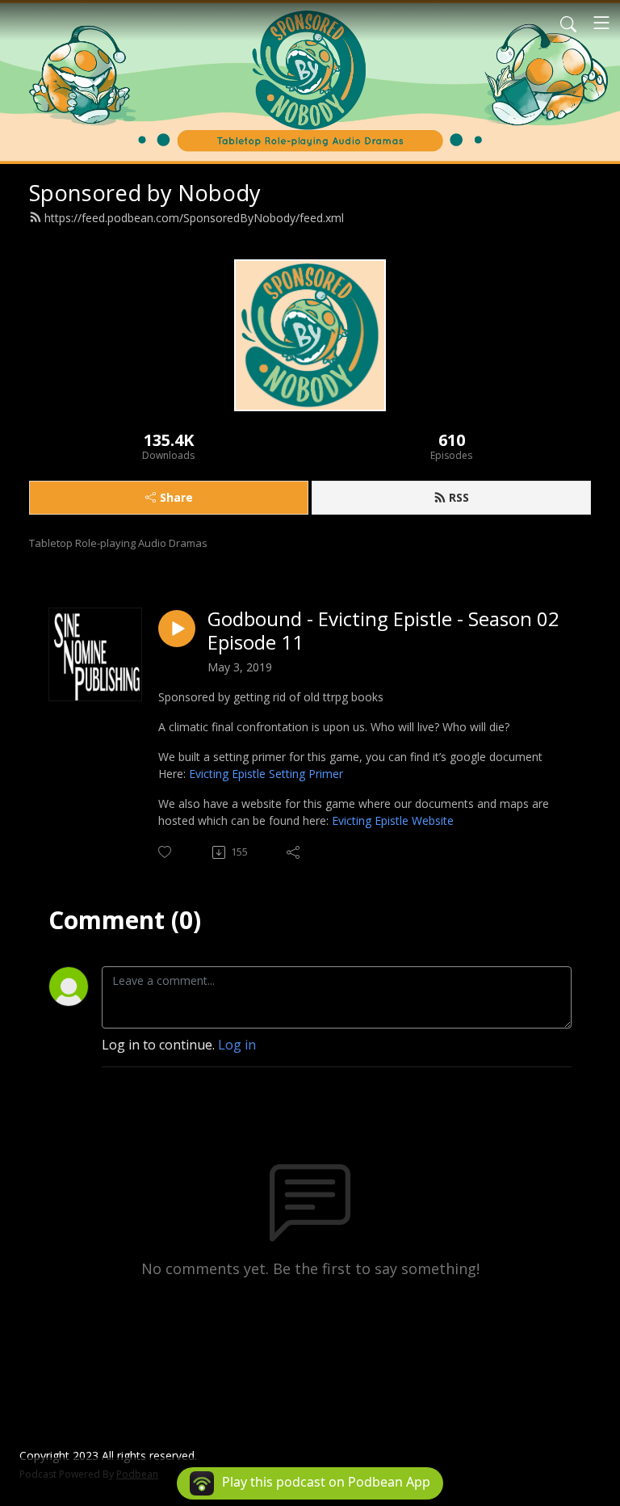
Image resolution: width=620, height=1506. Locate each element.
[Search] (568, 22)
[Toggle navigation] (601, 22)
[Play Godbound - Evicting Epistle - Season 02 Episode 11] (176, 628)
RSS (459, 497)
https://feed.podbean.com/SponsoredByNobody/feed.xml (194, 217)
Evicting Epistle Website (393, 820)
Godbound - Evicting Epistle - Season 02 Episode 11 (383, 631)
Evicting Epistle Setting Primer (266, 773)
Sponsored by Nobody (145, 193)
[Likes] (166, 851)
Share (176, 497)
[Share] (294, 852)
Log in (237, 1045)
